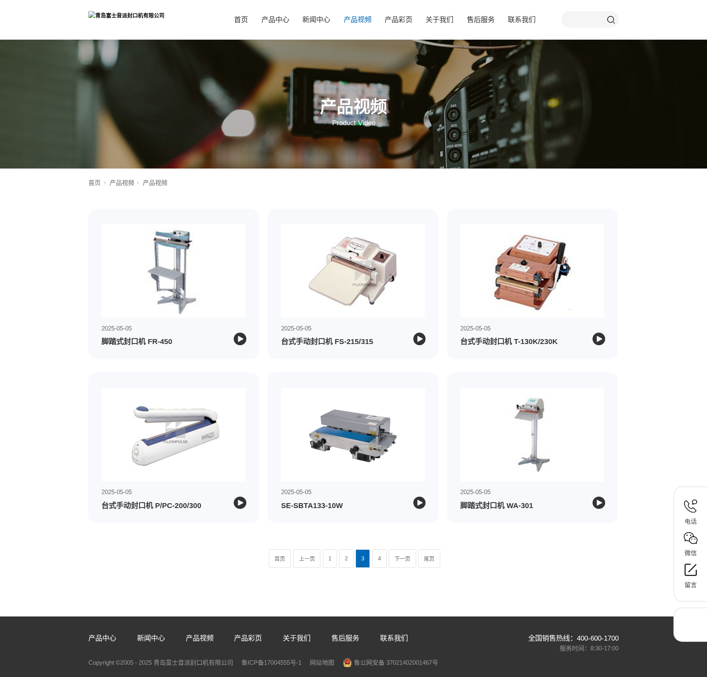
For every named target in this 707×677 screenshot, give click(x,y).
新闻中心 (316, 20)
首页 (241, 20)
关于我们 (439, 20)
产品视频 (358, 20)
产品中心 (275, 20)
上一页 (307, 559)
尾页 (429, 559)
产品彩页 (398, 20)
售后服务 (481, 20)
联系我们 (522, 20)
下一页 (402, 559)
